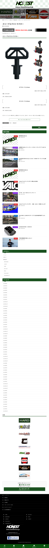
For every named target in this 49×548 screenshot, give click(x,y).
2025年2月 (5, 324)
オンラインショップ (7, 507)
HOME (14, 546)
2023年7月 (5, 367)
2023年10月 (5, 361)
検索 (39, 127)
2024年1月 (5, 354)
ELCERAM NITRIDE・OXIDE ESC (25, 226)
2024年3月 (5, 349)
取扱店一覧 (6, 500)
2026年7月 (5, 285)
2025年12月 (5, 301)
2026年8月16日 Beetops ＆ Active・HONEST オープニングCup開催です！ (32, 159)
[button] (24, 119)
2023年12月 (5, 356)
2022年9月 (5, 390)
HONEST (29, 519)
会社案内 (6, 502)
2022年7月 (5, 395)
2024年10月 (5, 333)
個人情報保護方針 (7, 509)
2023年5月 (5, 372)
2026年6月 (5, 288)
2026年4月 (5, 292)
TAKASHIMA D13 (7, 275)
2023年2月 (5, 379)
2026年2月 (5, 297)
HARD (5, 266)
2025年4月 (5, 319)
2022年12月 (5, 383)
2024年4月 (5, 347)
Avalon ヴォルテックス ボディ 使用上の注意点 (28, 181)
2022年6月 (5, 397)
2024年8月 (5, 338)
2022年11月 (5, 386)
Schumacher (6, 273)
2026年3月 (5, 294)
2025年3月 (5, 322)
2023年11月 (5, 358)
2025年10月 (5, 306)
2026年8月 (5, 283)
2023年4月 (5, 374)
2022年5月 (5, 399)
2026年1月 (5, 299)
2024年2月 (5, 351)
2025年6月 (5, 315)
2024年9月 (5, 335)
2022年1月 (5, 408)
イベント (4, 254)
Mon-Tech (5, 268)
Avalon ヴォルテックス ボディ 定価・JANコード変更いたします (32, 204)
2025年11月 (5, 304)
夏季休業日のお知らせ (23, 170)
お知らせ (4, 257)
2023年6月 (5, 370)
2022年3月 (5, 404)
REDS (10, 122)
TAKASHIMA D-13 (8, 523)
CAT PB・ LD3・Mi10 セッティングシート (27, 192)
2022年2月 (5, 406)
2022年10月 (5, 388)
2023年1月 (5, 381)
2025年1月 (5, 326)
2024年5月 (5, 345)
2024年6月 (5, 342)
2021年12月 (5, 411)
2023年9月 (5, 363)
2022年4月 (5, 401)
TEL (44, 546)
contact (5, 264)
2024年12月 (5, 329)
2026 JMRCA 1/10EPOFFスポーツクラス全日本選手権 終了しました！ (32, 216)
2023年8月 (5, 365)
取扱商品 (6, 497)
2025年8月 (5, 310)
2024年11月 (5, 331)
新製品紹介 (15, 122)
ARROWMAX (6, 261)
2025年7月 (5, 313)
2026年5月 (5, 290)
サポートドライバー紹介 (8, 504)
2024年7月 (5, 340)
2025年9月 (5, 308)
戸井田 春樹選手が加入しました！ (25, 238)
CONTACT (7, 519)
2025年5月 (5, 317)
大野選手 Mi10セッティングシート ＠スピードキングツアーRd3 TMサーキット (32, 148)
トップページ (6, 495)
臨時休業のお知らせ (23, 135)
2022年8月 (5, 392)
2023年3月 (5, 376)
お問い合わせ (34, 546)
